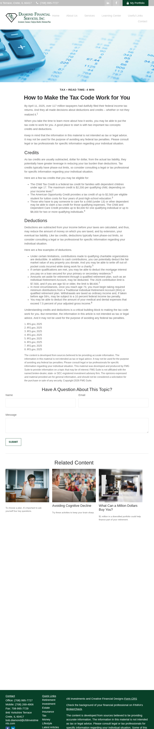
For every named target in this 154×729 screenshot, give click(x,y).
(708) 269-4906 (24, 704)
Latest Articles (50, 727)
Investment (48, 703)
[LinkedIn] (108, 3)
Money (46, 719)
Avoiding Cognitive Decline (71, 506)
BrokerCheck (74, 709)
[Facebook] (116, 3)
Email (82, 395)
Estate (46, 707)
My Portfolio (137, 3)
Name (9, 395)
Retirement (48, 699)
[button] (56, 16)
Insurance (48, 711)
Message (11, 414)
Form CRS (130, 698)
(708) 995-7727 (49, 3)
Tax (44, 715)
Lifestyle (47, 723)
